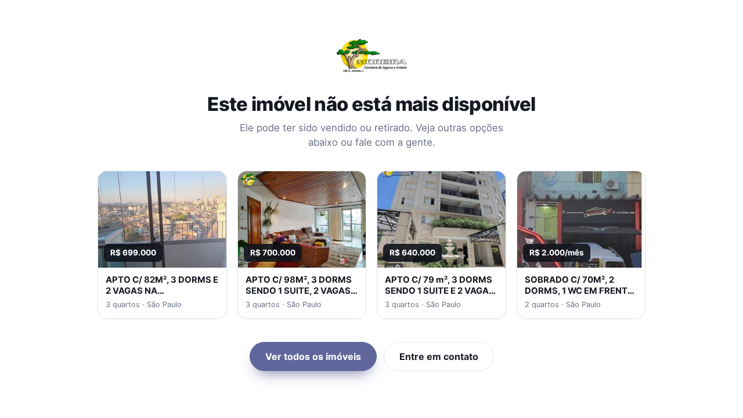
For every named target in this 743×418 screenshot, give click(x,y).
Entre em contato (438, 356)
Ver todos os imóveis (313, 356)
